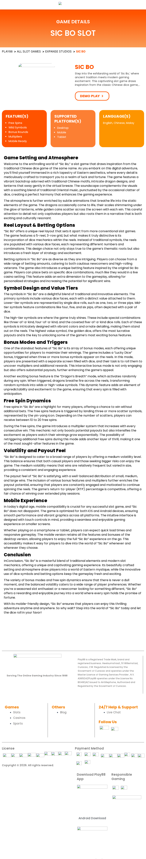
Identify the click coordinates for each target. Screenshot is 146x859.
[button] (92, 96)
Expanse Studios (58, 51)
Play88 (7, 51)
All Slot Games (29, 51)
